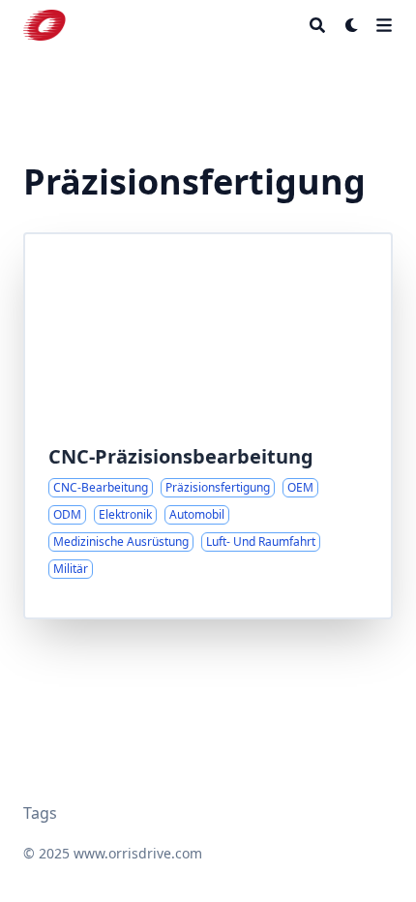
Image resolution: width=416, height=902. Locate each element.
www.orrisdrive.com (138, 853)
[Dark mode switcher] (352, 25)
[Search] (317, 25)
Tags (40, 813)
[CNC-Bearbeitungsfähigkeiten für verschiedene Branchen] (208, 425)
